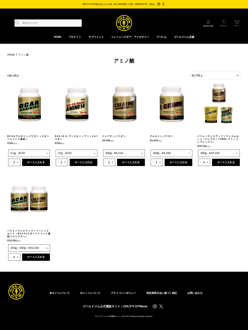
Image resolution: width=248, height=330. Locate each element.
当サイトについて (59, 292)
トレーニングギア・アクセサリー (130, 36)
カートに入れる (36, 162)
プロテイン (75, 36)
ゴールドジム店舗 (184, 36)
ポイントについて (90, 292)
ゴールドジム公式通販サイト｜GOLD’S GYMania (115, 306)
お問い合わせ (195, 292)
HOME (57, 36)
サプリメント (96, 36)
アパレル (161, 36)
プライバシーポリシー (123, 292)
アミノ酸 (24, 54)
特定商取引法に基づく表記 (162, 292)
